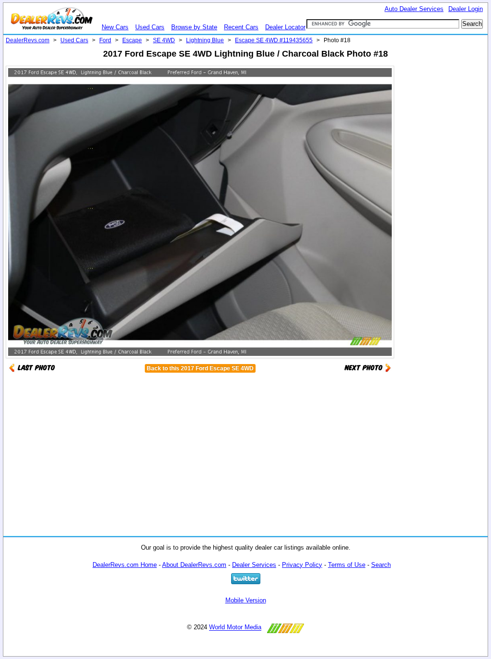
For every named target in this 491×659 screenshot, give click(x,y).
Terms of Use (346, 564)
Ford (105, 40)
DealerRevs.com (27, 40)
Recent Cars (241, 27)
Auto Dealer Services (414, 8)
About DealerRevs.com (194, 564)
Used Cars (149, 27)
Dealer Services (254, 564)
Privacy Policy (302, 564)
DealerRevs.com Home (125, 564)
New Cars (115, 27)
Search (381, 564)
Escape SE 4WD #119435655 (274, 40)
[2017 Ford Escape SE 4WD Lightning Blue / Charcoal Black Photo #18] (368, 367)
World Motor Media (235, 627)
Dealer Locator (285, 27)
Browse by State (194, 27)
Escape (132, 40)
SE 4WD (164, 40)
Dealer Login (465, 8)
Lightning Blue (205, 40)
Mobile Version (245, 600)
